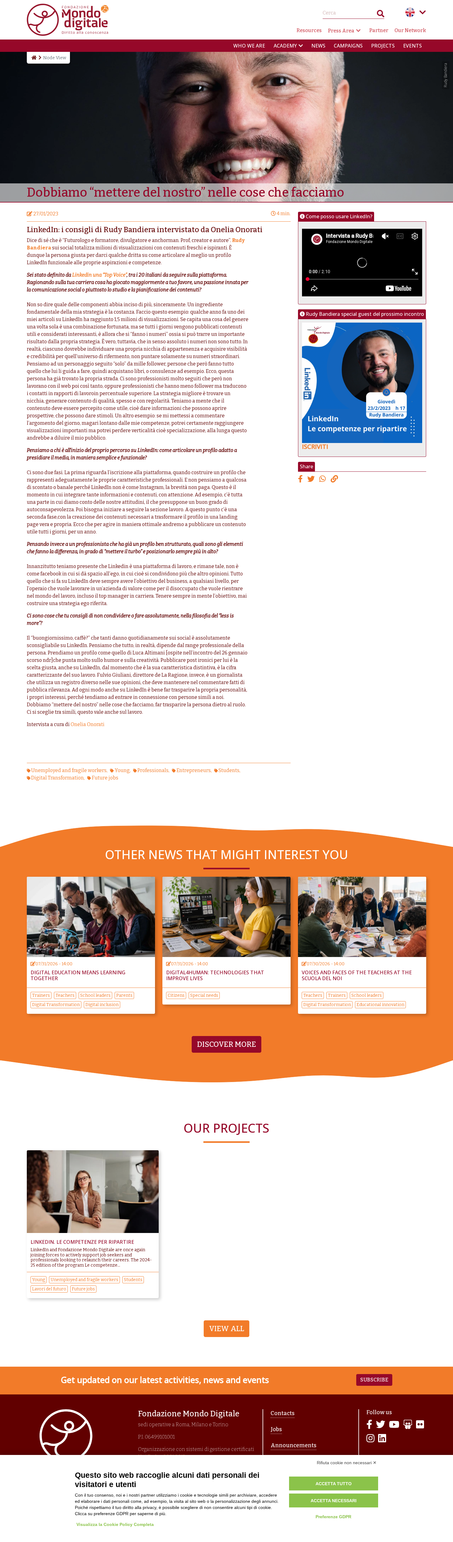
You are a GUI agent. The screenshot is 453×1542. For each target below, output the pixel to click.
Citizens (176, 995)
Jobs (276, 1429)
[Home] (34, 58)
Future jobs (105, 778)
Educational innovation (380, 1004)
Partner (378, 30)
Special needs (204, 995)
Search (380, 15)
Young (122, 770)
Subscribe (374, 1380)
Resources (309, 30)
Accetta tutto (334, 1483)
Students (228, 770)
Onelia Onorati (87, 724)
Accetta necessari (334, 1500)
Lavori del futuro (49, 1289)
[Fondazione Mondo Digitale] (67, 19)
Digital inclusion (102, 1004)
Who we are (249, 45)
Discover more (226, 1044)
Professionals (153, 770)
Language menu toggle (422, 12)
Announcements (293, 1445)
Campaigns (348, 45)
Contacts (283, 1413)
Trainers (41, 995)
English (410, 12)
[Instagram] (370, 1439)
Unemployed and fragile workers (69, 770)
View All (226, 1328)
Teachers (65, 995)
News (318, 45)
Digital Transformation (57, 778)
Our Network (410, 30)
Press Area (341, 31)
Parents (124, 995)
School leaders (95, 995)
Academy (285, 45)
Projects (383, 45)
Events (412, 45)
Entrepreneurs (194, 770)
